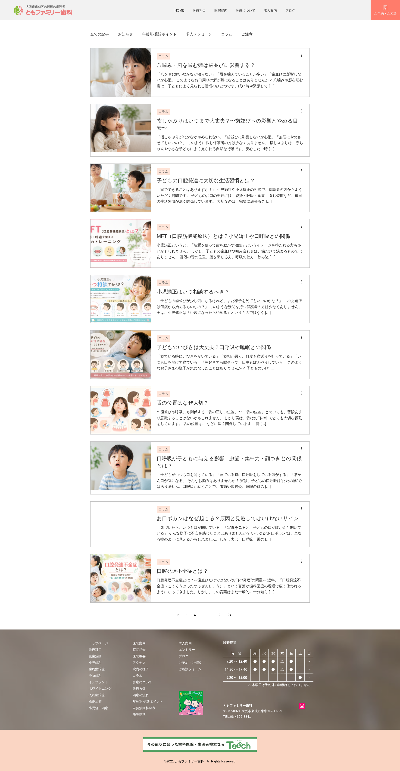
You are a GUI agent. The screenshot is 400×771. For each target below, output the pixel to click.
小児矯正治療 (98, 708)
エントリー (187, 649)
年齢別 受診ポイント (148, 701)
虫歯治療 (95, 656)
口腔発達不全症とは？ (182, 571)
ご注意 (247, 34)
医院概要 (139, 656)
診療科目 (199, 10)
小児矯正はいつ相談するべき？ (193, 292)
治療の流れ (141, 695)
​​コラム (137, 675)
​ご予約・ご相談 (190, 662)
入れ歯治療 (97, 695)
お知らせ (125, 34)
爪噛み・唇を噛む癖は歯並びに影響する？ (206, 65)
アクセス (139, 662)
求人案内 (270, 10)
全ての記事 (99, 34)
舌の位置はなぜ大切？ (183, 403)
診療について (245, 10)
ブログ (290, 10)
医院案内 (220, 10)
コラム (226, 34)
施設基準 (139, 714)
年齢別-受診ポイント (159, 34)
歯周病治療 (97, 669)
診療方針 (139, 688)
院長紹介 (139, 649)
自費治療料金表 (144, 708)
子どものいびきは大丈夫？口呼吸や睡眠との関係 (214, 347)
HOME (179, 10)
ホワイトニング (100, 688)
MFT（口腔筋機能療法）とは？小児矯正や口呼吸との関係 (223, 236)
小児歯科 (95, 662)
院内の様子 (141, 669)
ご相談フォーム (190, 669)
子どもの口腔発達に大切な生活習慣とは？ (206, 180)
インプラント (98, 682)
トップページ (98, 643)
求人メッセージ (199, 34)
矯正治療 (95, 701)
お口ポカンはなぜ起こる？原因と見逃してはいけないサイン (228, 518)
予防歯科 (95, 675)
